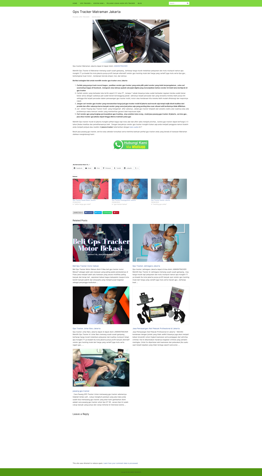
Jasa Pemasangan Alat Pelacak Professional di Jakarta (156, 328)
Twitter (99, 212)
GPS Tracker (85, 3)
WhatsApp (108, 212)
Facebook (89, 212)
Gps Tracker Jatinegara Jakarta (146, 266)
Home (75, 3)
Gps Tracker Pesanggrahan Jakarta (124, 200)
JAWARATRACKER (120, 66)
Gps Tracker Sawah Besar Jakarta (84, 200)
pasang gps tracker (81, 17)
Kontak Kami (98, 3)
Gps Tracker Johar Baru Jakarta (86, 328)
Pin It (116, 212)
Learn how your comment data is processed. (120, 463)
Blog (140, 3)
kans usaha (134, 127)
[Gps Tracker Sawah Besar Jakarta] (91, 189)
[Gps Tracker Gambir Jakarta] (169, 189)
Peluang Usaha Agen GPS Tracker (121, 3)
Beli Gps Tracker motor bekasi (86, 266)
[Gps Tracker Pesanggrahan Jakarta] (130, 189)
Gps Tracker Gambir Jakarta (160, 200)
